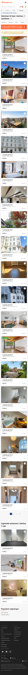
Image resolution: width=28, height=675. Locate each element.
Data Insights (4, 646)
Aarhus (13, 10)
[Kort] (25, 6)
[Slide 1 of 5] (12, 51)
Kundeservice (17, 636)
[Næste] (20, 514)
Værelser (7, 10)
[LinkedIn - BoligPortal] (6, 651)
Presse (2, 631)
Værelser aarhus (5, 614)
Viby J (16, 22)
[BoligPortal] (7, 2)
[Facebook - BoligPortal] (2, 651)
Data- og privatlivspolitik (6, 634)
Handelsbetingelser (5, 638)
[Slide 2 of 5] (13, 51)
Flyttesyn (16, 629)
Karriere (2, 642)
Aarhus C (4, 22)
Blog (2, 629)
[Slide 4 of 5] (14, 51)
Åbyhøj (22, 22)
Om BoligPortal (4, 627)
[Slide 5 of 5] (15, 51)
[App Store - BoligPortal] (13, 658)
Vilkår (15, 638)
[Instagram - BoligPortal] (10, 651)
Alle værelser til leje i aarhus (10, 13)
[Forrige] (8, 514)
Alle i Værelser (4, 612)
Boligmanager (4, 644)
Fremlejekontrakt (17, 631)
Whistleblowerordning (5, 640)
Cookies (2, 636)
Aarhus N (11, 22)
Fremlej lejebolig (17, 634)
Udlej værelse (17, 627)
